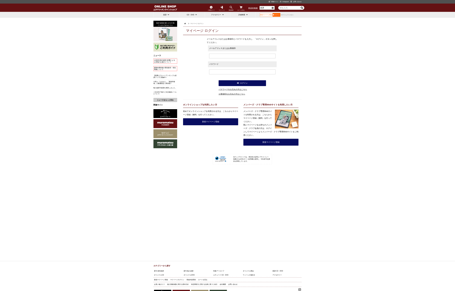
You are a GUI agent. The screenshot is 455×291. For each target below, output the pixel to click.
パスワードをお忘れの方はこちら (233, 89)
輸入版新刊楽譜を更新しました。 (165, 88)
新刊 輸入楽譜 (188, 271)
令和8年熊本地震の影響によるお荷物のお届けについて (164, 61)
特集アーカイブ (218, 271)
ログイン (277, 15)
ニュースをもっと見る (165, 100)
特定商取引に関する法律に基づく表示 (204, 284)
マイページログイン (177, 280)
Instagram (285, 1)
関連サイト (274, 1)
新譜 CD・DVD (278, 271)
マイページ (222, 10)
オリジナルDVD (189, 275)
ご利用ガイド (211, 10)
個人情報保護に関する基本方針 (178, 284)
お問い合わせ (297, 1)
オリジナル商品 (248, 271)
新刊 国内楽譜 (159, 271)
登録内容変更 (191, 280)
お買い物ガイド (159, 284)
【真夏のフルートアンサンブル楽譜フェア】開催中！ (165, 76)
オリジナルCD (159, 275)
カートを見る (241, 10)
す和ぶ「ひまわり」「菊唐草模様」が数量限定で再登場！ (164, 82)
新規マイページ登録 (266, 15)
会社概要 (223, 284)
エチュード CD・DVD (220, 275)
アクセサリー (277, 275)
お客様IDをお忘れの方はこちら (232, 94)
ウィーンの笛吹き (249, 275)
